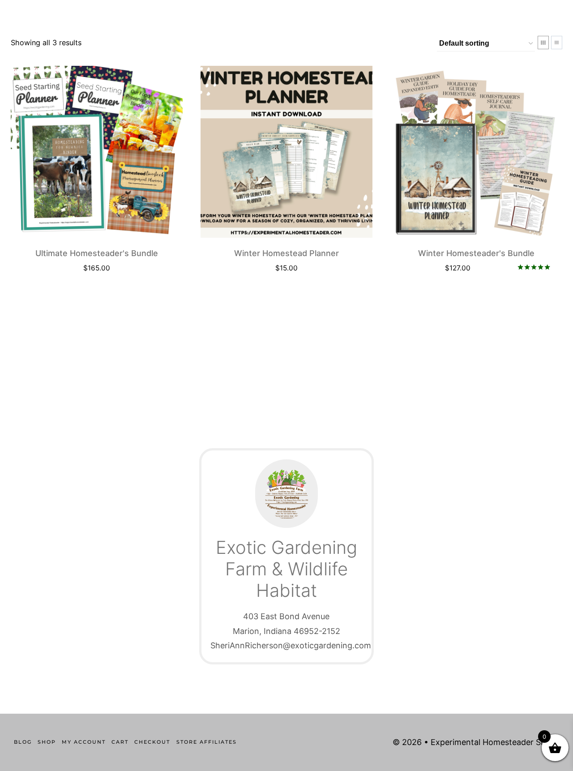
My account (84, 742)
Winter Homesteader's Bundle (476, 253)
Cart (119, 742)
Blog (23, 742)
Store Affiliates (206, 742)
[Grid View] (543, 42)
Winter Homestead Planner (286, 253)
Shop (47, 742)
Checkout (152, 742)
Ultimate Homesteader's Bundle (96, 253)
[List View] (556, 42)
